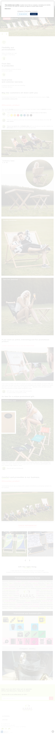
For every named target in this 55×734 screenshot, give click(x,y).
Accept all (33, 14)
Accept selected (23, 14)
